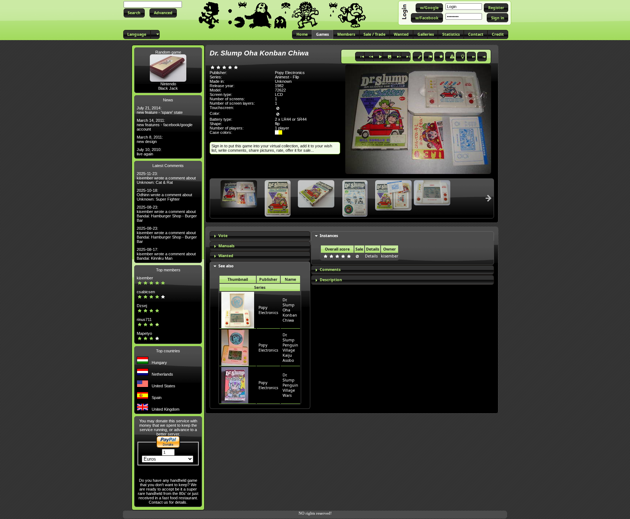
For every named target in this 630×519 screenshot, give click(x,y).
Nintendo (168, 84)
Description (331, 279)
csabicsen (146, 292)
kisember (145, 278)
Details (371, 256)
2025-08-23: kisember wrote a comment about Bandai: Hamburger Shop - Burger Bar (167, 213)
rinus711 (144, 319)
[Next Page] (488, 198)
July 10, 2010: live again (149, 151)
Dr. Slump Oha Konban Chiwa (290, 310)
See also (226, 265)
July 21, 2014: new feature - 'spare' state (160, 110)
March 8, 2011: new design (150, 139)
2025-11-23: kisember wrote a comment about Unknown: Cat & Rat (166, 178)
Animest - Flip (287, 77)
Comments (330, 269)
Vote (223, 235)
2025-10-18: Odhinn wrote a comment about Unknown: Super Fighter (164, 194)
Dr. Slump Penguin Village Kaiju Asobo (290, 347)
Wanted (225, 255)
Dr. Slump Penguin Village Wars (290, 385)
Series (259, 287)
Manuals (226, 245)
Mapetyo (144, 333)
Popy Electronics (268, 310)
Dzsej (142, 305)
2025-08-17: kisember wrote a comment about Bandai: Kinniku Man (166, 253)
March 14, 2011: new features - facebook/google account (164, 124)
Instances (329, 235)
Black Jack (168, 88)
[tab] (260, 236)
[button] (134, 13)
